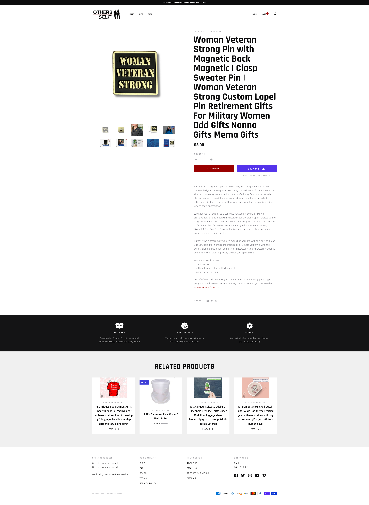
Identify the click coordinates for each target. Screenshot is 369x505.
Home (131, 14)
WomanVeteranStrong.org (207, 287)
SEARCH (144, 473)
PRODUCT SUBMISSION (198, 473)
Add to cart (214, 168)
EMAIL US (192, 468)
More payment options (257, 176)
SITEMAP (191, 478)
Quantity (199, 154)
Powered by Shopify (114, 494)
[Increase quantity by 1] (211, 159)
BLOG (150, 14)
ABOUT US (192, 463)
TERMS (143, 478)
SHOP (141, 14)
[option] (137, 75)
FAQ (142, 468)
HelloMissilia (161, 410)
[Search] (275, 14)
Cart (264, 14)
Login (254, 14)
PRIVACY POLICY (148, 483)
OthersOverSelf (113, 403)
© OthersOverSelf (98, 494)
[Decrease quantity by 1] (196, 159)
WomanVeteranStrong (208, 32)
